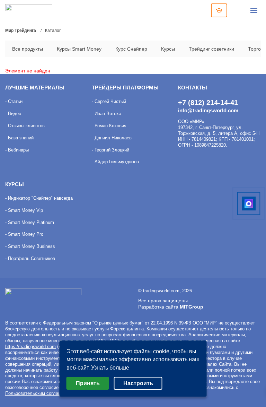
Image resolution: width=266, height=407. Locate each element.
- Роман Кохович (109, 125)
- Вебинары (17, 150)
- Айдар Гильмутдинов (115, 161)
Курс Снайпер (131, 49)
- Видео (13, 113)
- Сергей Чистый (109, 101)
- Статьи (14, 101)
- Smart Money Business (30, 246)
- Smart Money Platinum (29, 222)
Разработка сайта (158, 307)
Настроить (138, 383)
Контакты (192, 87)
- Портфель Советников (30, 258)
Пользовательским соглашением (39, 393)
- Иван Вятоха (106, 113)
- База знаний (19, 137)
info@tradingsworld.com (208, 110)
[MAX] (249, 203)
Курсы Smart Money (79, 49)
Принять (88, 383)
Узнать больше (110, 368)
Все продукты (27, 49)
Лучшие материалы (34, 87)
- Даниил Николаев (112, 137)
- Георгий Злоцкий (110, 150)
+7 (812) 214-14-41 (208, 102)
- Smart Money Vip (24, 210)
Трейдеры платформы (125, 87)
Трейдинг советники (211, 49)
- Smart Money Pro (24, 234)
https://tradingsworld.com (30, 346)
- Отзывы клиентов (25, 125)
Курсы (168, 49)
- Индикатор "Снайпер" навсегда (39, 198)
